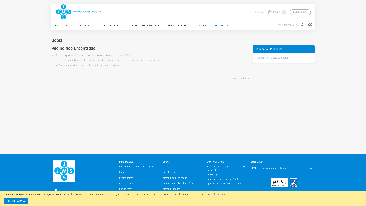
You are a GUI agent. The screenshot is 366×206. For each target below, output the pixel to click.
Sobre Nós (124, 172)
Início (246, 78)
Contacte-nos (126, 183)
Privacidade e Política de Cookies (136, 166)
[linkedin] (55, 189)
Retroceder (237, 78)
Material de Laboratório (175, 177)
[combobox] (287, 25)
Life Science (169, 172)
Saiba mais (220, 194)
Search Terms (126, 177)
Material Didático (171, 189)
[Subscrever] (310, 168)
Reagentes (168, 166)
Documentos (125, 189)
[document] (183, 198)
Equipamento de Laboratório (178, 183)
